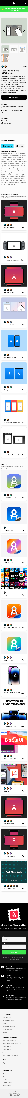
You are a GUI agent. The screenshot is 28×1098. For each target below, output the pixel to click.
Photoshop (8, 146)
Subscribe (14, 952)
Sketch (21, 146)
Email (3, 943)
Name (3, 936)
